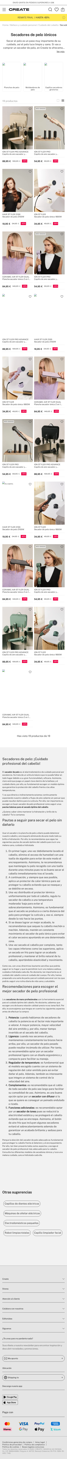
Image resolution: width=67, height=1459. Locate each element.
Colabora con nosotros (12, 1308)
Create (5, 1279)
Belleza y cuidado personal (23, 25)
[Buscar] (50, 9)
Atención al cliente (11, 1299)
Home (5, 25)
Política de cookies (10, 1447)
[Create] (19, 9)
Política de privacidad (12, 1445)
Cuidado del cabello (48, 25)
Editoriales (7, 1319)
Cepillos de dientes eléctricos (22, 1203)
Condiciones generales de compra (17, 1442)
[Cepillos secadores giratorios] (54, 74)
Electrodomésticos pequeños (21, 1223)
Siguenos (6, 1328)
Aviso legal (40, 1442)
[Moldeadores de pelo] (33, 74)
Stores (5, 1289)
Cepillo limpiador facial (47, 1232)
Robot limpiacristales (17, 1232)
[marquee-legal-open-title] (64, 17)
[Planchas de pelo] (11, 74)
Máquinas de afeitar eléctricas (22, 1213)
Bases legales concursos (33, 1447)
